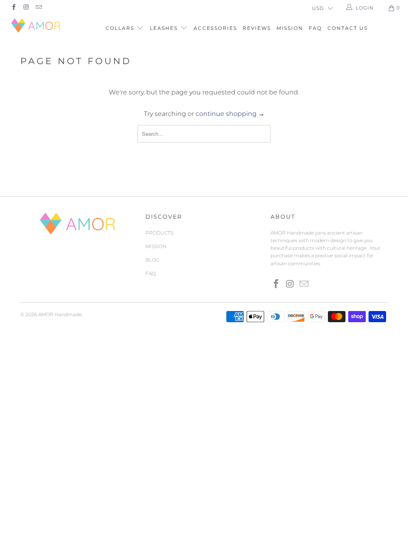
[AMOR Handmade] (36, 25)
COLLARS (121, 28)
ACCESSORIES (215, 28)
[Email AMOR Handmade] (38, 8)
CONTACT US (348, 28)
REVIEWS (257, 28)
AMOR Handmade (60, 314)
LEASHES (165, 28)
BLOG (152, 260)
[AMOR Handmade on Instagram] (25, 8)
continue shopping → (230, 113)
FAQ (315, 28)
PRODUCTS (159, 233)
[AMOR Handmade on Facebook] (13, 8)
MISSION (290, 28)
